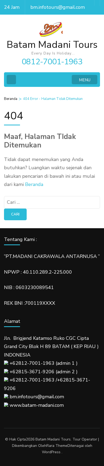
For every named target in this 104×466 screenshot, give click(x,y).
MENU (84, 80)
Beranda (34, 184)
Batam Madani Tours (52, 44)
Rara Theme (56, 445)
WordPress (51, 452)
